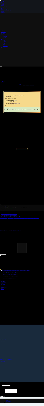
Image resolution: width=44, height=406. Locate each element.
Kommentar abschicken (2, 396)
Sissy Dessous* (2, 288)
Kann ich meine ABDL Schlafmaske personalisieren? (10, 104)
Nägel (4, 42)
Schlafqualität (25, 218)
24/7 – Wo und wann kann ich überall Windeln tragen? (6, 359)
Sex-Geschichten (4, 37)
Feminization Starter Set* (3, 287)
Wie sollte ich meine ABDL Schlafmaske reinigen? (10, 101)
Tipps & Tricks (2, 47)
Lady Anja (2, 30)
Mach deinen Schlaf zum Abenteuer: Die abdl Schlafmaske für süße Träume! (9, 214)
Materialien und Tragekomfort (8, 96)
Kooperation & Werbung (8, 401)
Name (1, 385)
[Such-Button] (0, 255)
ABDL (4, 218)
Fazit (6, 97)
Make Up (4, 40)
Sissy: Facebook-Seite (5, 45)
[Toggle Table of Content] (4, 94)
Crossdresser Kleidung (3, 32)
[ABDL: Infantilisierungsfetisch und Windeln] (10, 378)
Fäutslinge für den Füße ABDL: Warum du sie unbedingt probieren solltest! (9, 215)
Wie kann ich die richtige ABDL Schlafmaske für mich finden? (11, 100)
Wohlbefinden (37, 218)
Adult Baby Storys (4, 35)
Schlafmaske (22, 218)
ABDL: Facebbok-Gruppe (5, 46)
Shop (1, 39)
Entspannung (6, 218)
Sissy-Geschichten (3, 284)
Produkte (17, 218)
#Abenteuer (1, 218)
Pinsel (4, 43)
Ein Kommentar (3, 361)
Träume (35, 218)
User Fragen (4, 44)
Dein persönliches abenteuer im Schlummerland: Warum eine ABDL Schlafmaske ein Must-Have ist (14, 95)
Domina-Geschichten (5, 36)
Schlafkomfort (19, 218)
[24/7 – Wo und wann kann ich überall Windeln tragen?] (12, 358)
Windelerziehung (3, 33)
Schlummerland (29, 218)
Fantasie (20, 84)
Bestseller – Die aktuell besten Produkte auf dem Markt (10, 98)
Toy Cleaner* (2, 289)
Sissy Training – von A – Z (5, 31)
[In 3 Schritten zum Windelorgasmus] (8, 338)
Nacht (15, 218)
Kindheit (11, 218)
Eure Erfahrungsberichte (5, 38)
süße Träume (32, 218)
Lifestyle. (13, 218)
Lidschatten (5, 41)
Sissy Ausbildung (3, 281)
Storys (2, 34)
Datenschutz (7, 400)
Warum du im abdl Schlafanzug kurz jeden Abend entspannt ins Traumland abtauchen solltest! (10, 216)
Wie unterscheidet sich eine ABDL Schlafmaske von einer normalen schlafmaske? (13, 103)
